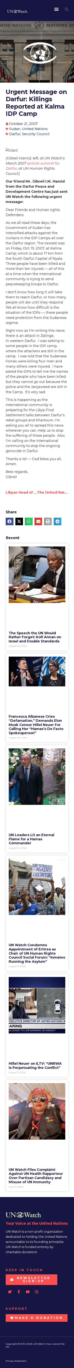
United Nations (35, 129)
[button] (56, 9)
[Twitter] (10, 1292)
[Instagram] (36, 1292)
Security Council (36, 134)
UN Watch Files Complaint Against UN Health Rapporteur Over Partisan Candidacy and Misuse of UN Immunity (36, 1176)
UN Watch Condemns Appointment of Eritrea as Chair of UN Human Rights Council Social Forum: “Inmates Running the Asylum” (37, 953)
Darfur (14, 134)
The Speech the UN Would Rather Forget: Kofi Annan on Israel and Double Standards (35, 637)
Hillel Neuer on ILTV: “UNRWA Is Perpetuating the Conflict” (35, 1065)
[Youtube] (28, 1292)
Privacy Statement (16, 1360)
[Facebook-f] (19, 1292)
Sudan (14, 129)
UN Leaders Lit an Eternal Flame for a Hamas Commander (31, 839)
